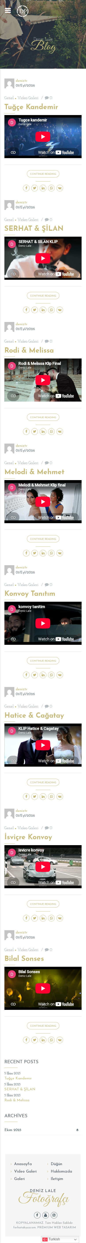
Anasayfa (23, 1164)
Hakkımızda (61, 1172)
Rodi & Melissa (29, 350)
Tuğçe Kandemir (31, 107)
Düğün (56, 1164)
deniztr (21, 81)
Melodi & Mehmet (34, 472)
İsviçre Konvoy (28, 837)
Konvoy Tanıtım (29, 594)
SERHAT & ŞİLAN (34, 229)
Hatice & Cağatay (34, 715)
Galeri (19, 1179)
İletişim (57, 1179)
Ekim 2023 (12, 1130)
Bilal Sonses (24, 959)
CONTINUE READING (43, 174)
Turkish (54, 1239)
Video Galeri (27, 98)
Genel (9, 98)
